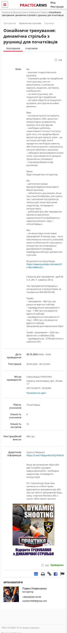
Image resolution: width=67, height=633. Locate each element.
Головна (6, 12)
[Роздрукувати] (42, 573)
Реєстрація (57, 6)
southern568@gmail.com (34, 600)
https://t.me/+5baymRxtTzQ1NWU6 (45, 455)
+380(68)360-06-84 (31, 597)
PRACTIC (33, 5)
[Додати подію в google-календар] (36, 573)
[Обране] (62, 573)
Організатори (19, 12)
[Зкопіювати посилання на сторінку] (49, 574)
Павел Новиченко (34, 588)
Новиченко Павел (38, 12)
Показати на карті (36, 392)
